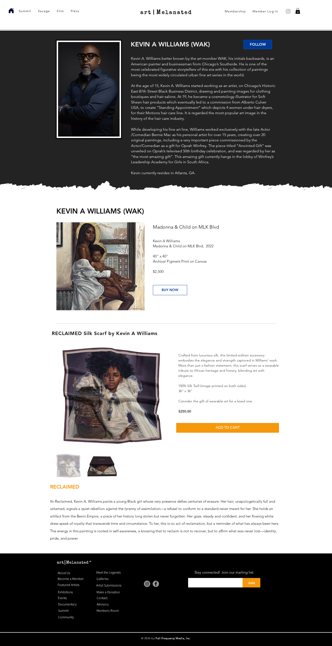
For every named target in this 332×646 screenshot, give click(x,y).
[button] (297, 11)
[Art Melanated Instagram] (288, 11)
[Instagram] (147, 584)
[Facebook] (156, 584)
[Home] (11, 10)
